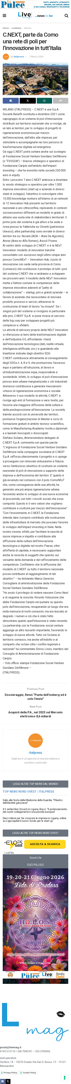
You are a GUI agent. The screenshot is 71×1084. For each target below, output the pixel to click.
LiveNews (16, 28)
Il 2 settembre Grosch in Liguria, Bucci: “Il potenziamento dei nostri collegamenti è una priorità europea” (35, 810)
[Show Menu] (4, 16)
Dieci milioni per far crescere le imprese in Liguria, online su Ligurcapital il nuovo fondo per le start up (34, 820)
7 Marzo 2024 (36, 56)
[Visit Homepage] (35, 15)
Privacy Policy (10, 1072)
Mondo (27, 28)
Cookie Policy (29, 1072)
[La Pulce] (35, 4)
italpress (19, 56)
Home (6, 28)
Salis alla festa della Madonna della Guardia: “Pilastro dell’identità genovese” (33, 801)
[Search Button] (66, 16)
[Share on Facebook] (11, 101)
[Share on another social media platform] (60, 101)
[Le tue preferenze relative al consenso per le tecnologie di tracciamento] (64, 1077)
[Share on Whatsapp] (44, 101)
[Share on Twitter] (28, 101)
